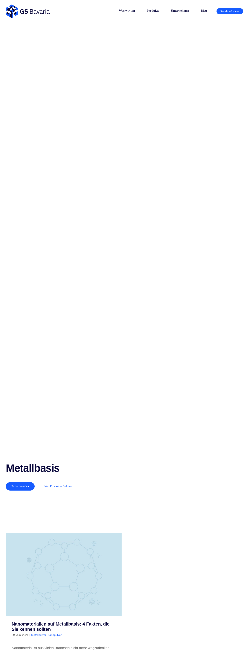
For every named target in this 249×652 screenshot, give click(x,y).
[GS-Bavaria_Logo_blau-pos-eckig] (28, 6)
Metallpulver (38, 634)
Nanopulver (54, 634)
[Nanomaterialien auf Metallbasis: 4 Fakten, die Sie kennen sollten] (64, 574)
